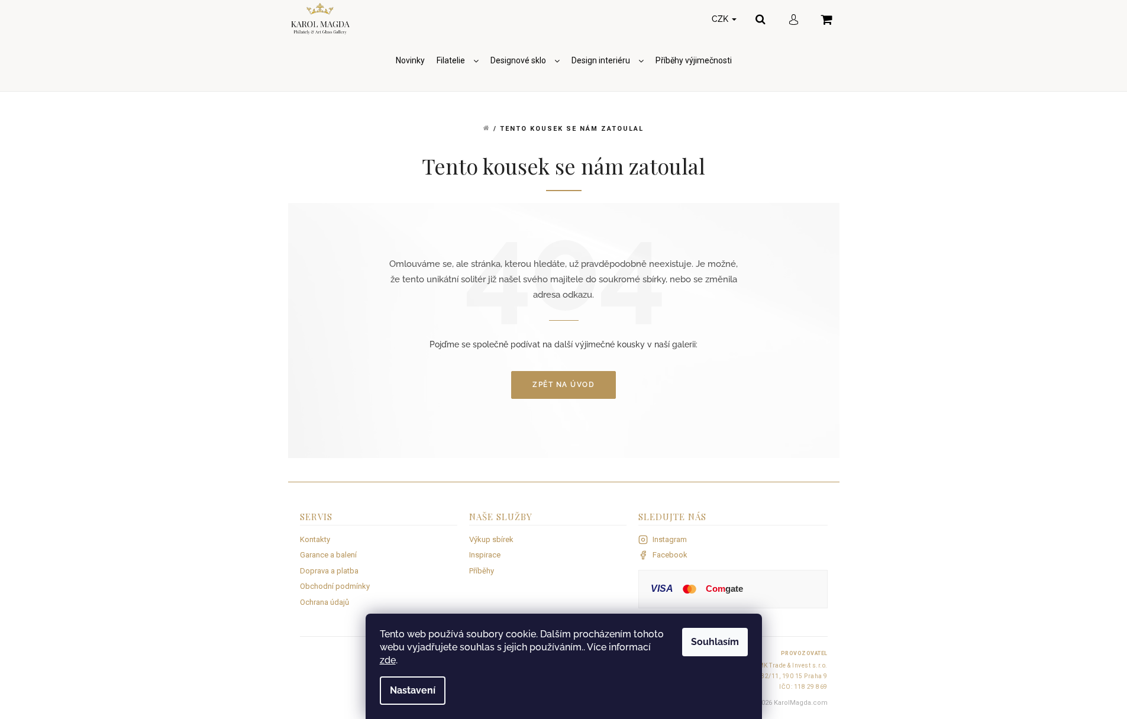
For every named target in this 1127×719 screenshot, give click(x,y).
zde (388, 660)
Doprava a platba (329, 570)
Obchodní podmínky (335, 586)
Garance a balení (328, 554)
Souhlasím (715, 641)
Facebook (670, 554)
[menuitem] (410, 60)
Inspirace (484, 554)
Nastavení (412, 690)
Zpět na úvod (563, 385)
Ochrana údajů (324, 602)
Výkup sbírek (491, 539)
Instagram (670, 539)
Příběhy (481, 570)
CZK (721, 19)
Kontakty (315, 539)
